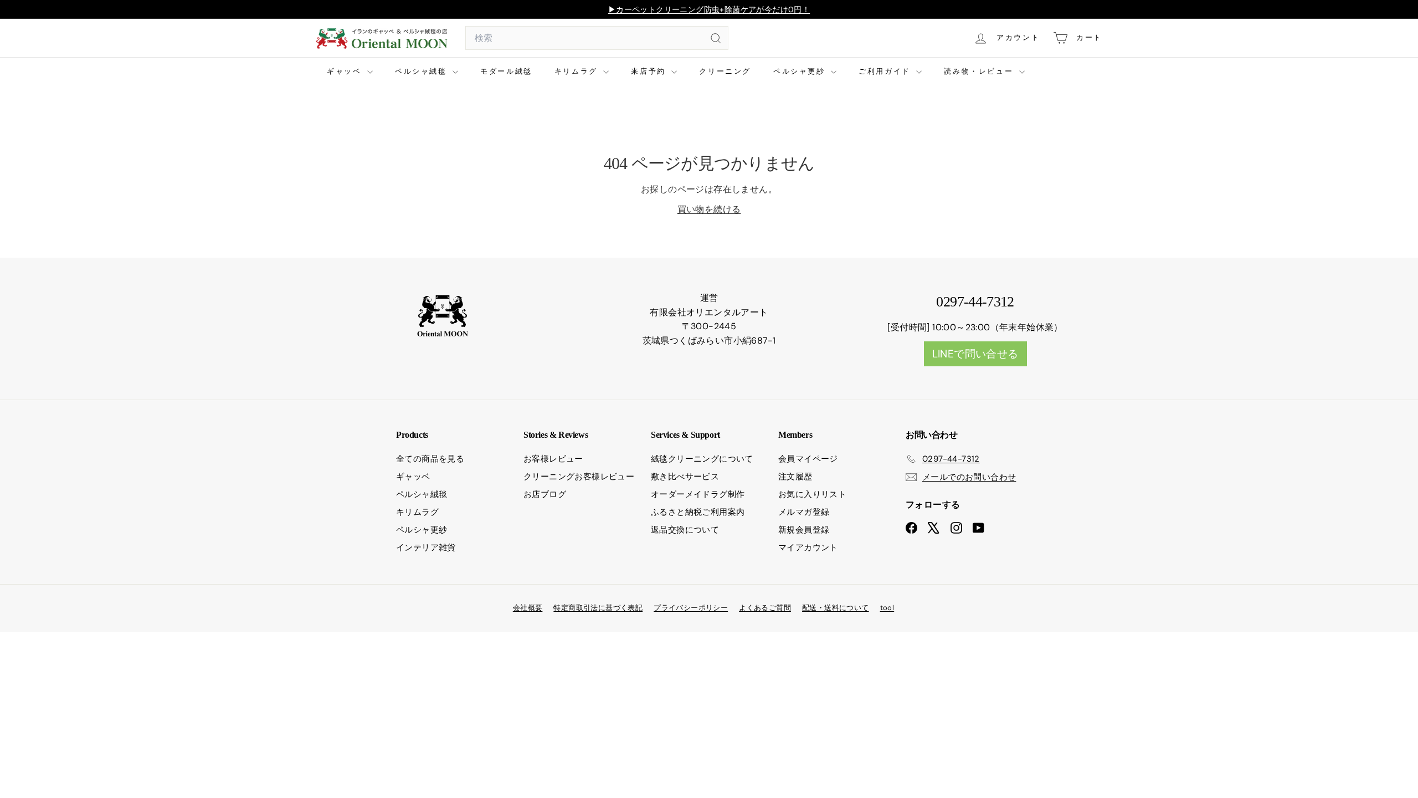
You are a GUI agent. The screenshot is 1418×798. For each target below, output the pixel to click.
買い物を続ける (709, 209)
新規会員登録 (803, 529)
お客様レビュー (553, 458)
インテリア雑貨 (426, 547)
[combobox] (596, 38)
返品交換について (685, 529)
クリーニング (725, 71)
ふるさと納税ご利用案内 (697, 512)
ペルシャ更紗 (800, 71)
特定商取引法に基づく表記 (598, 607)
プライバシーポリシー (691, 607)
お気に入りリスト (812, 494)
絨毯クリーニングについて (702, 458)
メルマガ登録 (803, 512)
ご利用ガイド (886, 71)
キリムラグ (577, 71)
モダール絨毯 (506, 71)
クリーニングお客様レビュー (578, 476)
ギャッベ (345, 71)
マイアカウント (808, 547)
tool (887, 607)
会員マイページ (808, 458)
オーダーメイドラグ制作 (697, 494)
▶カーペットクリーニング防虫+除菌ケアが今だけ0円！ (709, 9)
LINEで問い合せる (975, 354)
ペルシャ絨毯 (422, 71)
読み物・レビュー (980, 71)
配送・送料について (835, 607)
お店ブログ (544, 494)
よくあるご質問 (765, 607)
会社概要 (528, 607)
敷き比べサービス (685, 476)
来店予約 (650, 71)
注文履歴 (795, 476)
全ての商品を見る (430, 458)
